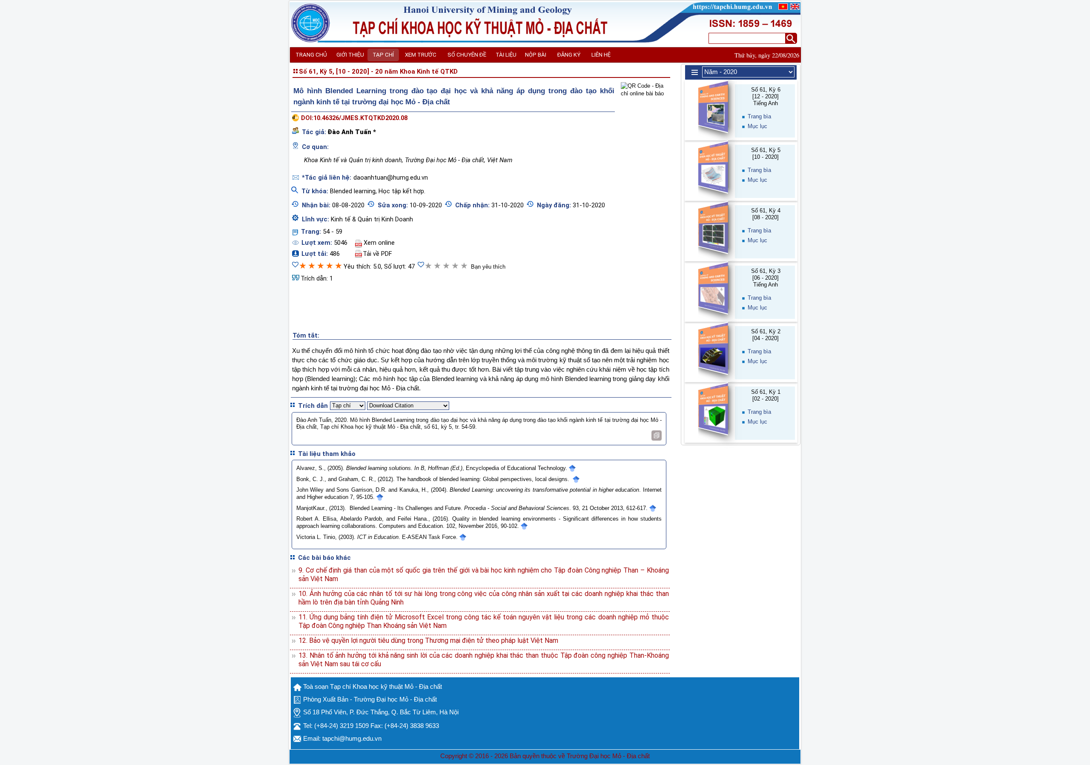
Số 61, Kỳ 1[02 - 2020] (765, 395)
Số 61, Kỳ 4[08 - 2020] (765, 214)
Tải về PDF (377, 254)
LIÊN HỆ (601, 55)
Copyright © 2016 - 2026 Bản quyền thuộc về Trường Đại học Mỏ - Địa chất (545, 756)
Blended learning (353, 191)
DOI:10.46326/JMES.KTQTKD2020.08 (354, 118)
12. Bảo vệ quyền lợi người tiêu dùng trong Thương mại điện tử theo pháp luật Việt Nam (428, 640)
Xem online (379, 242)
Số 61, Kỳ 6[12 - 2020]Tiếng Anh (765, 96)
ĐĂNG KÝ (568, 55)
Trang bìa (759, 116)
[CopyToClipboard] (656, 435)
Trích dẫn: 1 (317, 278)
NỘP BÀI (535, 55)
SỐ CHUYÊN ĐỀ (466, 55)
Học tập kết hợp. (402, 191)
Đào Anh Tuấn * (352, 132)
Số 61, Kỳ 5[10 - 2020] (765, 153)
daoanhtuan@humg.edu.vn (390, 177)
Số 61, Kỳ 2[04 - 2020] (765, 334)
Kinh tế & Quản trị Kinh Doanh (372, 219)
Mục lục (757, 126)
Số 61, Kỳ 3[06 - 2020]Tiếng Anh (765, 278)
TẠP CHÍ (383, 55)
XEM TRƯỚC (420, 55)
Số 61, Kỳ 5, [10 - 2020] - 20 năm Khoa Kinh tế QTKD (378, 71)
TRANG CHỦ (311, 55)
